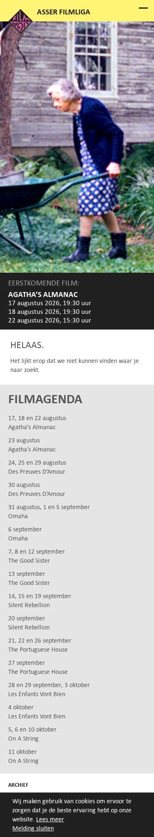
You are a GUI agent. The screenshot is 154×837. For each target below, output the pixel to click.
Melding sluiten (33, 828)
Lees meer (50, 819)
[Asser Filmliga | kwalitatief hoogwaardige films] (20, 31)
